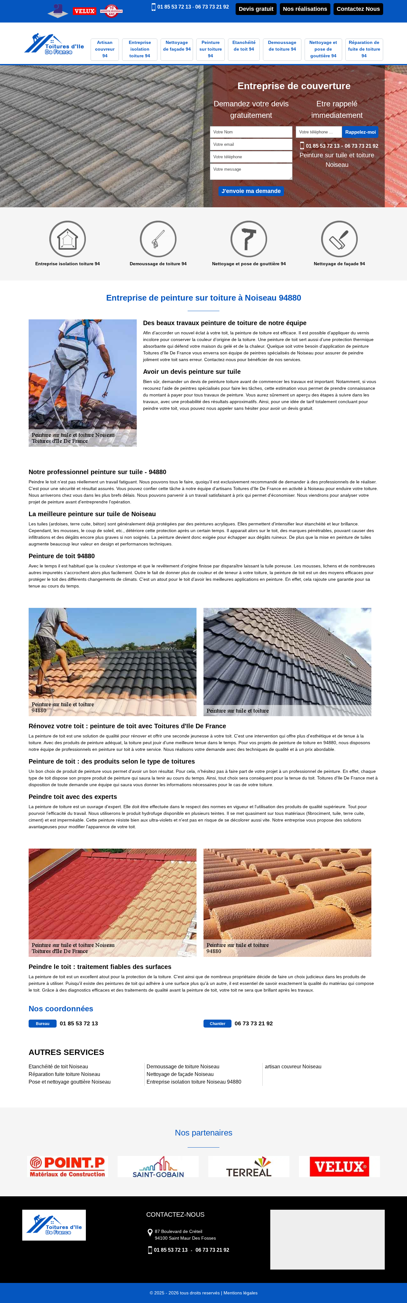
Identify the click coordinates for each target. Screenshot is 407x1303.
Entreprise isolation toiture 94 (140, 49)
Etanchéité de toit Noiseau (58, 1066)
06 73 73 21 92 (212, 7)
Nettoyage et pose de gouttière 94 (323, 49)
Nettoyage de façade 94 (177, 46)
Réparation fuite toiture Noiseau (64, 1074)
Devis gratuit (256, 9)
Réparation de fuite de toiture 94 (364, 49)
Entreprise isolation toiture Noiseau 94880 (194, 1082)
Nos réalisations (305, 9)
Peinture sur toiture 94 (210, 49)
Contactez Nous (358, 9)
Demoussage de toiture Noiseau (183, 1066)
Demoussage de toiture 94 (282, 46)
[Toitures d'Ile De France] (54, 44)
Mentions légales (241, 1292)
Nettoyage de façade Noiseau (180, 1074)
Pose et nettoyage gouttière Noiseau (70, 1082)
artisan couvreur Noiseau (293, 1066)
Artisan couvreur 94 (104, 49)
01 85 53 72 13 (174, 7)
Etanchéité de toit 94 (244, 46)
